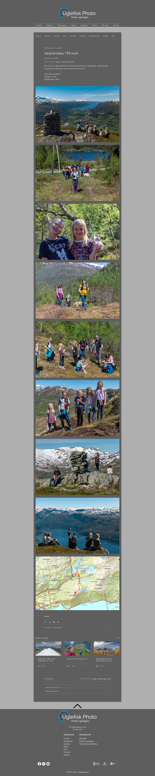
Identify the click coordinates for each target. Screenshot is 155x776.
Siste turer (38, 36)
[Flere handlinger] (110, 48)
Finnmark (56, 36)
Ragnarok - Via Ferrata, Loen (77, 659)
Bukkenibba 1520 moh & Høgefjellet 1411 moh (46, 660)
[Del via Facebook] (45, 622)
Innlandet (105, 36)
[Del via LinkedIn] (54, 622)
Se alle (118, 638)
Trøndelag (82, 36)
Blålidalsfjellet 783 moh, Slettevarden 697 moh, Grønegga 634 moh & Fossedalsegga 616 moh (104, 660)
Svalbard (47, 36)
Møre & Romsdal (94, 36)
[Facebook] (39, 764)
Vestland (46, 616)
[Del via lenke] (58, 622)
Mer (113, 36)
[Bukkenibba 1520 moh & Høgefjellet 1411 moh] (48, 648)
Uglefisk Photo (84, 772)
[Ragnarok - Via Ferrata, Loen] (77, 648)
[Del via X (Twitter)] (49, 622)
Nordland (73, 36)
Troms (64, 36)
